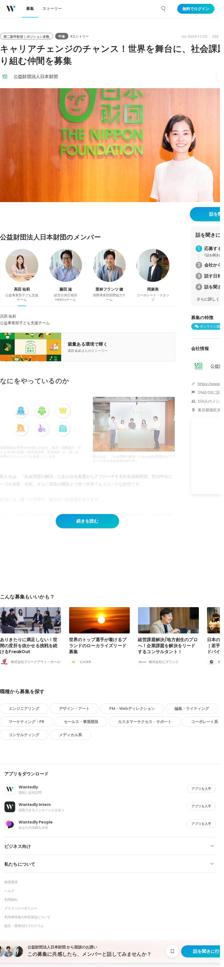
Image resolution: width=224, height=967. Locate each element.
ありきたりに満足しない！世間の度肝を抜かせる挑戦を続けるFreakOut (29, 645)
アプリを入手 (201, 788)
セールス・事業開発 (81, 721)
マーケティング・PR (26, 721)
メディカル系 (70, 735)
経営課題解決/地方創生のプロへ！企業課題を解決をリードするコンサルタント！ (168, 645)
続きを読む (87, 521)
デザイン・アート (74, 708)
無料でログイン (195, 9)
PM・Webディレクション (132, 708)
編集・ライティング (192, 708)
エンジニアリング (24, 708)
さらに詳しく (208, 299)
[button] (112, 774)
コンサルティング (24, 735)
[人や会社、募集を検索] (163, 8)
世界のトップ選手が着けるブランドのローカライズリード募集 (98, 645)
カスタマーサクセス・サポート (145, 721)
